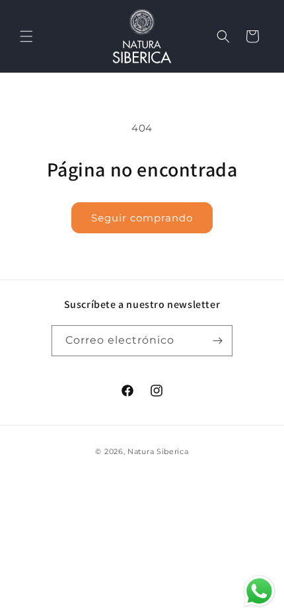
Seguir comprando (142, 218)
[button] (26, 36)
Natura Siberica (158, 451)
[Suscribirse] (217, 340)
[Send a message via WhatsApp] (259, 591)
